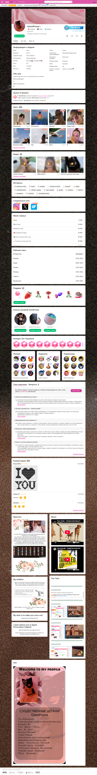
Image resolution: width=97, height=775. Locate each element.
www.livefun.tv (19, 768)
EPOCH (32, 768)
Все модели (4, 5)
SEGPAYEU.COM (38, 768)
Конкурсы (43, 5)
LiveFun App (53, 5)
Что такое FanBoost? (78, 30)
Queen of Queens (43, 96)
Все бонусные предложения (31, 5)
